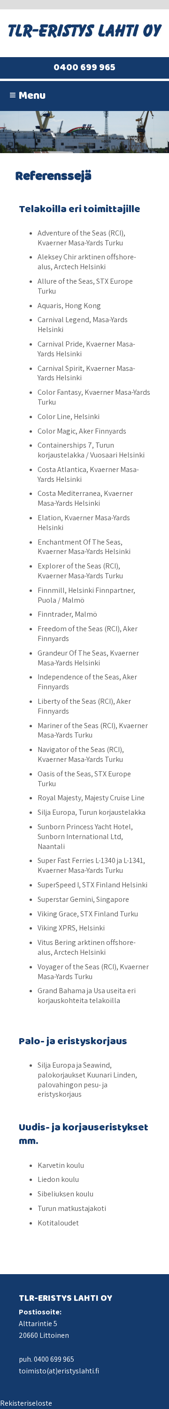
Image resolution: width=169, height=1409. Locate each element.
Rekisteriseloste (26, 1403)
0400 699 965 (84, 67)
